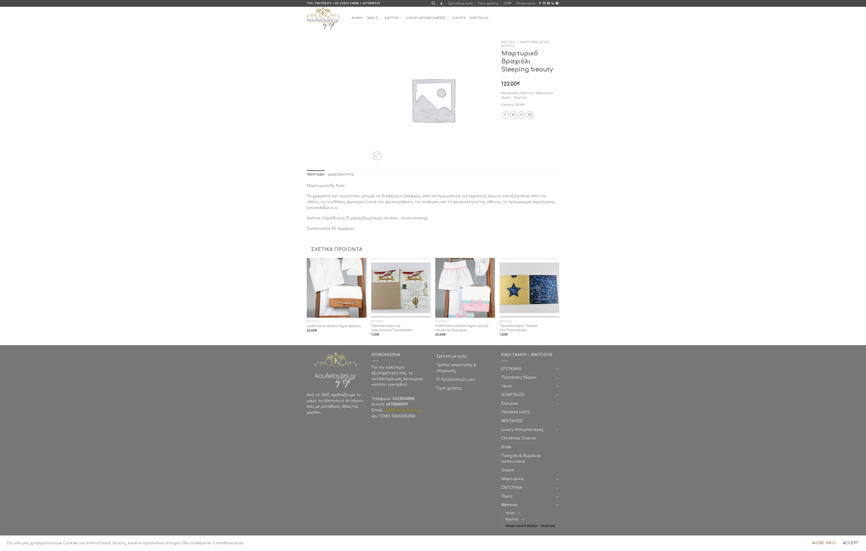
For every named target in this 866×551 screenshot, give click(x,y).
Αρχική (357, 18)
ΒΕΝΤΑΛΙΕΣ (512, 421)
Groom (507, 470)
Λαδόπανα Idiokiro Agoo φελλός (334, 326)
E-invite (459, 18)
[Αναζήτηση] (433, 3)
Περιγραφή (316, 174)
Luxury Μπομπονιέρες (426, 18)
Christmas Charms (518, 438)
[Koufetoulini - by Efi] (326, 18)
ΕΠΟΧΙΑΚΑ (512, 369)
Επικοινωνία (525, 3)
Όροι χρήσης (488, 3)
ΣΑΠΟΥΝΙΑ (512, 488)
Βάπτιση (508, 42)
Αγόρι (510, 512)
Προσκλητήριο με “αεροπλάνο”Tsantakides (391, 328)
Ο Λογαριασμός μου (455, 379)
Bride (506, 447)
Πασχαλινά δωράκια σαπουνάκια (520, 459)
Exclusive (509, 404)
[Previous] (307, 301)
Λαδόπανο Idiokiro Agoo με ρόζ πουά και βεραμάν (461, 328)
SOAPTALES (512, 395)
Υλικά (506, 386)
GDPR (507, 3)
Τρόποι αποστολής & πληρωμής (456, 368)
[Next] (559, 301)
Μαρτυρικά (512, 479)
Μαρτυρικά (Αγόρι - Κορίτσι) (530, 526)
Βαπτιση (391, 18)
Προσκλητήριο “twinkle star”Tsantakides (518, 328)
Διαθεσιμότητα (341, 174)
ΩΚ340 (520, 104)
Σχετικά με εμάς (460, 3)
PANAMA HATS (515, 412)
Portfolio (479, 18)
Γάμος (372, 18)
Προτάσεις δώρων (519, 377)
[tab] (316, 174)
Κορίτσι (512, 519)
